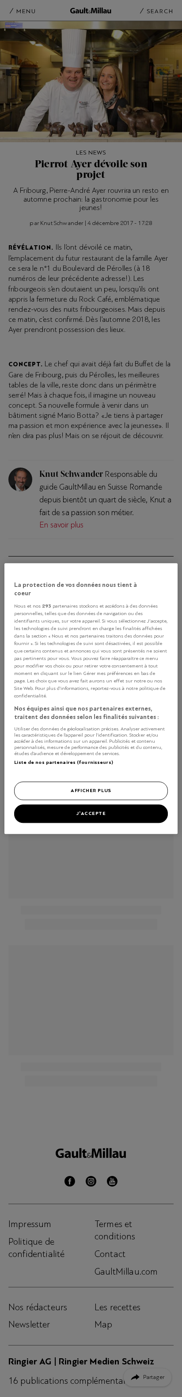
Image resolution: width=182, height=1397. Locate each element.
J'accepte (91, 813)
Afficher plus (91, 790)
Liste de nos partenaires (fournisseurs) (63, 762)
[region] (90, 698)
